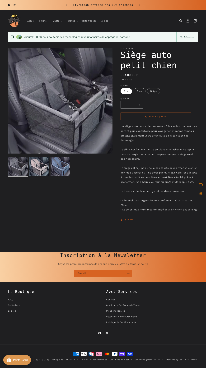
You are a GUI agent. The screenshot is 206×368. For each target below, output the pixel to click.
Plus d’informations (187, 37)
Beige (153, 91)
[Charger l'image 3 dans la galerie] (60, 166)
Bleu (139, 91)
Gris (126, 91)
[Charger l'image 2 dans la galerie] (39, 166)
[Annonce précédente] (66, 5)
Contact (110, 299)
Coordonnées (191, 360)
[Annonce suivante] (139, 5)
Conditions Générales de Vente (123, 305)
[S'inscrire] (128, 273)
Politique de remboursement (65, 360)
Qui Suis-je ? (15, 305)
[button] (44, 21)
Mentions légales (115, 310)
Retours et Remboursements (121, 316)
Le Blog (12, 310)
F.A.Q (10, 299)
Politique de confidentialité (94, 360)
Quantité (125, 98)
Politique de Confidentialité (121, 322)
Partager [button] (128, 219)
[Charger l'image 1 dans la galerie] (18, 166)
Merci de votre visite (39, 360)
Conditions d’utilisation (121, 360)
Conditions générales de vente (149, 360)
